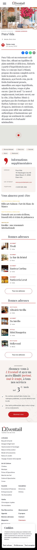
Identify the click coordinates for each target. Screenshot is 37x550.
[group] (18, 204)
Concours (21, 520)
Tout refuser (7, 545)
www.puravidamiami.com (24, 182)
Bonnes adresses (7, 31)
